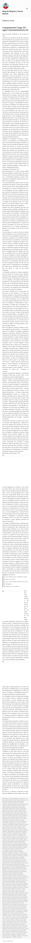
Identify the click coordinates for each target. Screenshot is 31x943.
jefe (19, 875)
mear (7, 884)
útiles (3, 931)
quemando (4, 910)
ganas (22, 863)
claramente (19, 827)
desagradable (10, 841)
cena (3, 825)
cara (26, 821)
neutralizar (8, 888)
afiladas (4, 807)
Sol (7, 921)
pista (17, 901)
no (21, 888)
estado (10, 855)
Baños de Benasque (21, 814)
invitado (9, 875)
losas (24, 880)
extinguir (13, 858)
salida (23, 917)
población (14, 903)
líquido (23, 878)
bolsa (8, 817)
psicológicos (24, 907)
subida (4, 923)
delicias (26, 840)
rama (9, 910)
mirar (11, 885)
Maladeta (13, 881)
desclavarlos (5, 843)
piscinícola (13, 901)
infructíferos (5, 874)
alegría (10, 808)
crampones (13, 837)
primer (20, 905)
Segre (16, 918)
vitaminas (14, 935)
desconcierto (12, 843)
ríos (14, 915)
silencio (4, 920)
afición (19, 805)
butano (9, 818)
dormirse (9, 848)
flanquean (17, 860)
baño (15, 814)
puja (11, 908)
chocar (3, 827)
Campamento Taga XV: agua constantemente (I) (15, 28)
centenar (7, 825)
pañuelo (17, 893)
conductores (9, 833)
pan (10, 893)
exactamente (5, 857)
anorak (16, 810)
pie (6, 900)
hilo (11, 868)
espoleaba (24, 854)
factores (18, 858)
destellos (20, 845)
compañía (4, 831)
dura (13, 848)
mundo (4, 888)
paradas (26, 893)
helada (24, 867)
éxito (10, 858)
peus (3, 900)
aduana (4, 805)
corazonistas (14, 834)
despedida (18, 844)
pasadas (21, 894)
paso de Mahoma (9, 895)
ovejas (20, 891)
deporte (4, 841)
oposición (4, 891)
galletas (15, 863)
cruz (8, 838)
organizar (12, 891)
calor (15, 820)
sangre (26, 917)
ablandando (21, 801)
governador (25, 865)
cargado (11, 823)
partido (16, 894)
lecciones (14, 877)
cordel (23, 834)
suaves (25, 921)
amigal (21, 808)
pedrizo (13, 897)
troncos (8, 930)
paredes (13, 894)
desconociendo (18, 843)
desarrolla (16, 841)
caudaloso (21, 824)
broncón (20, 817)
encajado (11, 850)
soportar (14, 921)
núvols (12, 890)
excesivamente (12, 857)
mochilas (18, 885)
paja (23, 891)
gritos (14, 867)
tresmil (26, 928)
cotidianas (7, 837)
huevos (9, 870)
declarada (21, 840)
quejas (23, 908)
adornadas (25, 804)
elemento (22, 848)
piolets (21, 900)
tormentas (19, 927)
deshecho (4, 844)
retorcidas (4, 915)
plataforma (9, 903)
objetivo (20, 890)
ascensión (20, 811)
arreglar (15, 811)
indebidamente (15, 873)
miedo (7, 885)
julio (25, 875)
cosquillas (20, 835)
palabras (4, 893)
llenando (12, 880)
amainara (17, 808)
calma (7, 820)
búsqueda (4, 818)
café (19, 818)
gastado (4, 864)
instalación (4, 875)
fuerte (24, 861)
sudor (15, 923)
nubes (23, 888)
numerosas (5, 890)
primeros (4, 907)
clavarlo (4, 828)
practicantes (5, 904)
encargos (20, 850)
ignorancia (23, 870)
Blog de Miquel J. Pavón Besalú (12, 12)
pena (20, 897)
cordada (20, 834)
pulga (13, 908)
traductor (18, 928)
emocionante (5, 850)
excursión (22, 857)
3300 (6, 801)
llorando (17, 880)
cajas (22, 818)
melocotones (14, 884)
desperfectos (25, 844)
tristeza (4, 930)
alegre (7, 808)
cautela (26, 824)
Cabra (16, 818)
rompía (22, 915)
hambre (20, 867)
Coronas (10, 835)
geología (22, 864)
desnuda (14, 844)
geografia (12, 864)
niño (19, 888)
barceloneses (10, 815)
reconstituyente (18, 911)
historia (14, 868)
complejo (24, 831)
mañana (18, 881)
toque (11, 927)
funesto (8, 863)
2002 (3, 800)
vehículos (13, 933)
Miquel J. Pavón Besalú (20, 798)
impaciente (10, 871)
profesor (9, 907)
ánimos (13, 810)
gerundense (10, 865)
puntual (17, 908)
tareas (19, 924)
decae (17, 840)
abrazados (4, 803)
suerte (25, 923)
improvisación (23, 871)
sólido (10, 921)
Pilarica (15, 900)
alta (14, 808)
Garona (26, 863)
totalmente (4, 928)
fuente (17, 861)
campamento (12, 821)
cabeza (13, 818)
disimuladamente (19, 847)
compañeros (25, 830)
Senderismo (23, 800)
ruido (11, 917)
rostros (7, 917)
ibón (19, 870)
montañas (9, 887)
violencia (9, 935)
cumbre (8, 840)
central (10, 825)
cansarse (18, 821)
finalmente (22, 858)
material (21, 883)
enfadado (15, 851)
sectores (7, 918)
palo (8, 893)
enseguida (4, 853)
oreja (8, 891)
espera (20, 854)
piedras (9, 900)
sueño (22, 923)
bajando (11, 814)
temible (4, 925)
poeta (19, 903)
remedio (12, 913)
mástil (17, 883)
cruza (10, 838)
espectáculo (15, 854)
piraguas (26, 900)
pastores (16, 895)
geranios (4, 865)
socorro (4, 921)
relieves (8, 913)
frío (11, 861)
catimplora (16, 824)
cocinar (21, 828)
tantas (13, 924)
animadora (4, 810)
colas (25, 828)
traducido (13, 928)
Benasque (4, 817)
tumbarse (16, 930)
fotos (3, 861)
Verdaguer (24, 933)
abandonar (15, 801)
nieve (16, 888)
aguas (23, 807)
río (12, 915)
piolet (18, 900)
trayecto (22, 928)
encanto (15, 850)
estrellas (26, 855)
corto (13, 835)
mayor (3, 884)
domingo (4, 848)
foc (20, 860)
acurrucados (19, 804)
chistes (24, 825)
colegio (9, 830)
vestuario (19, 934)
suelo (19, 923)
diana (10, 847)
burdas (24, 817)
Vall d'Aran (7, 931)
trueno (11, 930)
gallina (19, 863)
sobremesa (17, 920)
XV (12, 937)
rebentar (8, 911)
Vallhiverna (15, 931)
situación (12, 920)
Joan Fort (22, 875)
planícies (4, 903)
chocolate (8, 827)
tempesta (8, 925)
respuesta (14, 914)
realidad (26, 910)
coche (11, 828)
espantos (9, 854)
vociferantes (25, 935)
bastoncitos (25, 815)
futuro (11, 863)
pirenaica (4, 901)
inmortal (10, 874)
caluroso (18, 820)
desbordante (22, 841)
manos (4, 883)
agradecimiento (15, 807)
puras (20, 908)
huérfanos (4, 870)
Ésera (25, 853)
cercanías (15, 825)
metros (4, 885)
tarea (16, 924)
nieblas (13, 888)
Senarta (20, 918)
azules (25, 813)
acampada (10, 803)
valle (12, 931)
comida (16, 830)
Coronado (4, 835)
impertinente (17, 871)
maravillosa (8, 883)
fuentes (21, 861)
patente (24, 895)
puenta (4, 908)
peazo (3, 897)
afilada (23, 805)
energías (11, 851)
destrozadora (5, 847)
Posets (22, 903)
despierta (9, 845)
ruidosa (14, 917)
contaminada (24, 833)
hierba (8, 868)
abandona (10, 801)
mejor (9, 884)
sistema (8, 920)
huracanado (14, 870)
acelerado (4, 804)
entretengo (15, 853)
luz (3, 881)
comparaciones (11, 831)
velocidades (18, 933)
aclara (8, 804)
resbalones (5, 914)
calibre (3, 820)
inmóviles (15, 874)
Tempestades (14, 925)
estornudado (20, 855)
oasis (16, 890)
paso (3, 895)
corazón (9, 834)
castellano (4, 824)
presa (26, 904)
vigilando (4, 935)
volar (3, 937)
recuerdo (25, 911)
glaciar (14, 865)
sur (8, 924)
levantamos (10, 878)
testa (23, 925)
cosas (16, 835)
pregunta (15, 904)
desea (24, 843)
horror (22, 868)
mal (10, 881)
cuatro (17, 838)
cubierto (21, 838)
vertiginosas (14, 934)
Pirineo (8, 901)
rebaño (4, 911)
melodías (20, 884)
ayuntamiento (20, 813)
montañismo (15, 887)
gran (3, 867)
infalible (21, 873)
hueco (25, 868)
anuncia (4, 811)
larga (10, 877)
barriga (20, 815)
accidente (21, 803)
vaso (25, 931)
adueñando (9, 805)
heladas (4, 868)
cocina (18, 828)
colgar (12, 830)
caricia (14, 823)
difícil (13, 847)
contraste (4, 834)
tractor (9, 928)
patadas (20, 895)
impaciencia (5, 871)
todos (7, 927)
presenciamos (10, 905)
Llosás (20, 880)
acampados (16, 803)
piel (12, 900)
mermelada (25, 884)
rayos (22, 910)
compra (4, 833)
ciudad (12, 827)
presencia (4, 905)
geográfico (17, 864)
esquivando (5, 855)
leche (18, 877)
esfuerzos (4, 854)
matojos (25, 883)
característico (5, 823)
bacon (3, 814)
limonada (15, 878)
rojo (19, 915)
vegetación (8, 933)
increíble (10, 873)
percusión (4, 898)
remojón (17, 913)
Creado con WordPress (7, 941)
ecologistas (17, 848)
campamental (5, 821)
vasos (3, 933)
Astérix (24, 811)
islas (13, 875)
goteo (21, 865)
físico (9, 860)
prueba (18, 907)
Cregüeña (22, 837)
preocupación (21, 904)
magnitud (6, 881)
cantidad (22, 821)
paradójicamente (6, 894)
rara (15, 910)
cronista (4, 838)
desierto (9, 844)
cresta (26, 837)
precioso (11, 904)
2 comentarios (18, 937)
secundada (12, 918)
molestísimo (24, 885)
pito (20, 901)
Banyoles (4, 815)
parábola (22, 893)
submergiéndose (10, 923)
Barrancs (16, 815)
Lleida (8, 880)
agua (20, 807)
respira (9, 914)
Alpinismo (7, 800)
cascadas (23, 823)
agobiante (9, 807)
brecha (16, 817)
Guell (17, 867)
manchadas (22, 881)
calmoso (11, 820)
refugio (4, 913)
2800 (3, 801)
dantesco (13, 840)
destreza (25, 845)
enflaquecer (21, 851)
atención (4, 813)
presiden (16, 905)
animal (9, 810)
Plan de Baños (24, 901)
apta (12, 811)
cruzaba (14, 838)
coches (14, 828)
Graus (10, 867)
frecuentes (7, 861)
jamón (16, 875)
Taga (10, 924)
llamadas (4, 880)
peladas (17, 897)
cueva (25, 838)
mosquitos (25, 887)
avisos (15, 813)
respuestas (19, 914)
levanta (26, 877)
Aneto (24, 808)
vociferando (19, 935)
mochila (14, 885)
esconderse (21, 853)
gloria (17, 865)
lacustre (4, 877)
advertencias (15, 805)
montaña (4, 887)
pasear (25, 894)
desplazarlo (15, 845)
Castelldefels (11, 824)
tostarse (25, 927)
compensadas (18, 831)
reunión (9, 915)
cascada (19, 823)
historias (18, 868)
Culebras (4, 840)
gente (8, 864)
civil (15, 827)
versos (4, 934)
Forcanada (24, 860)
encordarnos (5, 851)
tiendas (4, 927)
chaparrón (20, 825)
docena (25, 847)
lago (8, 877)
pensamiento (25, 897)
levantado (4, 878)
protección (14, 907)
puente (7, 908)
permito (17, 898)
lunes (27, 880)
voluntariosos (8, 937)
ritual (17, 915)
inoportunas (20, 874)
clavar (23, 827)
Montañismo (13, 800)
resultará (25, 914)
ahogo (3, 808)
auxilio (8, 813)
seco (3, 918)
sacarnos (19, 917)
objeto (23, 890)
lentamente (22, 877)
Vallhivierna (21, 931)
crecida (18, 837)
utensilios (24, 930)
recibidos (12, 911)
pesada (24, 898)
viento (23, 934)
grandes (7, 867)
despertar (4, 845)
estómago (14, 855)
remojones (21, 913)
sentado (24, 918)
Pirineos (18, 800)
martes (13, 883)
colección (4, 830)
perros (20, 898)
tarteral (23, 924)
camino (22, 820)
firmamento (5, 860)
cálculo (25, 818)
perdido (9, 898)
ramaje (12, 910)
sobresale (23, 920)
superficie (4, 924)
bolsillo (12, 817)
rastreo (18, 910)
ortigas (16, 891)
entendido (10, 853)
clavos (7, 828)
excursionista (5, 858)
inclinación (4, 873)
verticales (8, 934)
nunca (9, 890)
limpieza (20, 878)
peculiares (8, 897)
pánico (13, 893)
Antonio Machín (22, 810)
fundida (4, 863)
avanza (11, 813)
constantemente (16, 833)
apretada (8, 811)
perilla (13, 898)
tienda (26, 925)
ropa (26, 915)
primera (24, 905)
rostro (3, 917)
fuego (14, 861)
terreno (19, 925)
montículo (20, 887)
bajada (7, 814)
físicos (12, 860)
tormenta (15, 927)
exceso (17, 857)
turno (20, 930)
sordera (18, 921)
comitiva (20, 830)
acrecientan (13, 804)
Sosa (22, 921)
